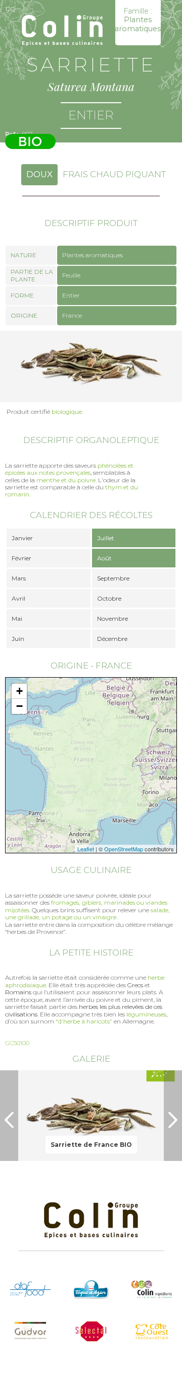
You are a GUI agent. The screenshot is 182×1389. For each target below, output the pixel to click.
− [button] (19, 706)
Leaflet (85, 849)
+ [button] (19, 691)
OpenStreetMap (123, 849)
